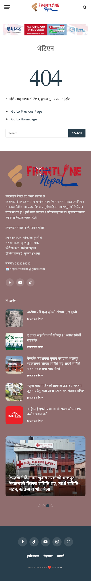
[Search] (84, 7)
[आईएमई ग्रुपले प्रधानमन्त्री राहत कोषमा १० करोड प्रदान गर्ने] (14, 415)
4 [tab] (52, 505)
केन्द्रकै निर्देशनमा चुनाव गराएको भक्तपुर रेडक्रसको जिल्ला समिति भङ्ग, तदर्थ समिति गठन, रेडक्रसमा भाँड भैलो (53, 364)
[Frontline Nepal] (46, 7)
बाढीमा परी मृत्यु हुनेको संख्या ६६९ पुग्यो (52, 312)
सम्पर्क (60, 556)
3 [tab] (48, 505)
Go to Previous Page (26, 111)
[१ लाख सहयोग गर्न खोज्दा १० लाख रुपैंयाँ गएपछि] (14, 341)
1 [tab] (39, 505)
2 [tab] (43, 505)
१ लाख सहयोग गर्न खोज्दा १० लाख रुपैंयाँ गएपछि (54, 338)
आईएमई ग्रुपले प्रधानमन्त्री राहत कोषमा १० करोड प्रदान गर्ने (54, 411)
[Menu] (7, 7)
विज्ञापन (48, 556)
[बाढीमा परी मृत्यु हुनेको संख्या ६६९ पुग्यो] (14, 318)
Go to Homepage (24, 119)
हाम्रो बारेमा (33, 556)
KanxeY (57, 567)
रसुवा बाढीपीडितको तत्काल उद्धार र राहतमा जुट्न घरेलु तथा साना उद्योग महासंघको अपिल (56, 388)
